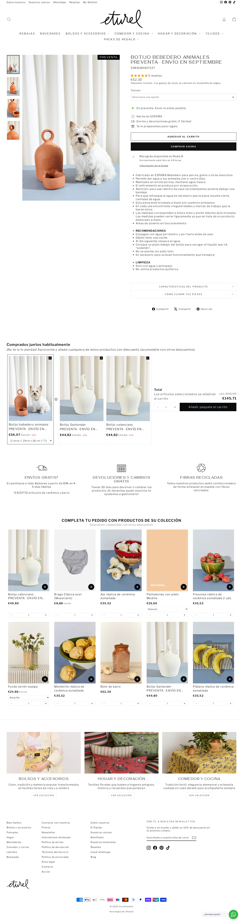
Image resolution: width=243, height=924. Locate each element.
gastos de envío (168, 83)
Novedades (50, 33)
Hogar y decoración (178, 33)
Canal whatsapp (100, 852)
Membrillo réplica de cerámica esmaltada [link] (69, 688)
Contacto (47, 866)
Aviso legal (48, 861)
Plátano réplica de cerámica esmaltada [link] (213, 688)
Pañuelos (12, 832)
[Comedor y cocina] (199, 753)
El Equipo (96, 827)
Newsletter (48, 832)
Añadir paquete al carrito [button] (207, 407)
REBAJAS (27, 33)
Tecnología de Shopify (121, 911)
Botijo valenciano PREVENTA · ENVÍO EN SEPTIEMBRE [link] (124, 427)
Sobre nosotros (16, 2)
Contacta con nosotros (56, 822)
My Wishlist (90, 2)
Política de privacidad (55, 857)
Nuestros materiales (103, 842)
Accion (46, 871)
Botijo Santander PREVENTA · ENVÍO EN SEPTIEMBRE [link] (77, 427)
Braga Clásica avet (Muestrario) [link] (68, 596)
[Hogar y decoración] (121, 753)
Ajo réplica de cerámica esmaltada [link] (118, 596)
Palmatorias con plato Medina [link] (163, 596)
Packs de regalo (120, 39)
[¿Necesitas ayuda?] (233, 914)
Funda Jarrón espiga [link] (23, 686)
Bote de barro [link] (111, 686)
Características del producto (183, 286)
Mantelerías (14, 842)
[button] (157, 407)
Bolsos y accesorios (86, 33)
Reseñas (74, 2)
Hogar (10, 837)
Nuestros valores (39, 2)
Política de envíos (53, 842)
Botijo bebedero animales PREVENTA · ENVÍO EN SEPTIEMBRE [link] (28, 427)
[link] (30, 388)
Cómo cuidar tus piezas (183, 294)
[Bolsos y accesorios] (44, 753)
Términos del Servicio (55, 852)
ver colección (43, 795)
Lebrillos (12, 852)
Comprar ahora (183, 146)
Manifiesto (97, 837)
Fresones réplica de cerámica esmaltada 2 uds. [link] (212, 596)
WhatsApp (59, 2)
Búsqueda (13, 857)
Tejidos (213, 33)
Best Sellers (14, 822)
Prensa (46, 827)
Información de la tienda (154, 165)
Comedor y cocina (132, 33)
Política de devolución (55, 847)
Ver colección (199, 795)
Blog (93, 857)
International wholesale (56, 837)
